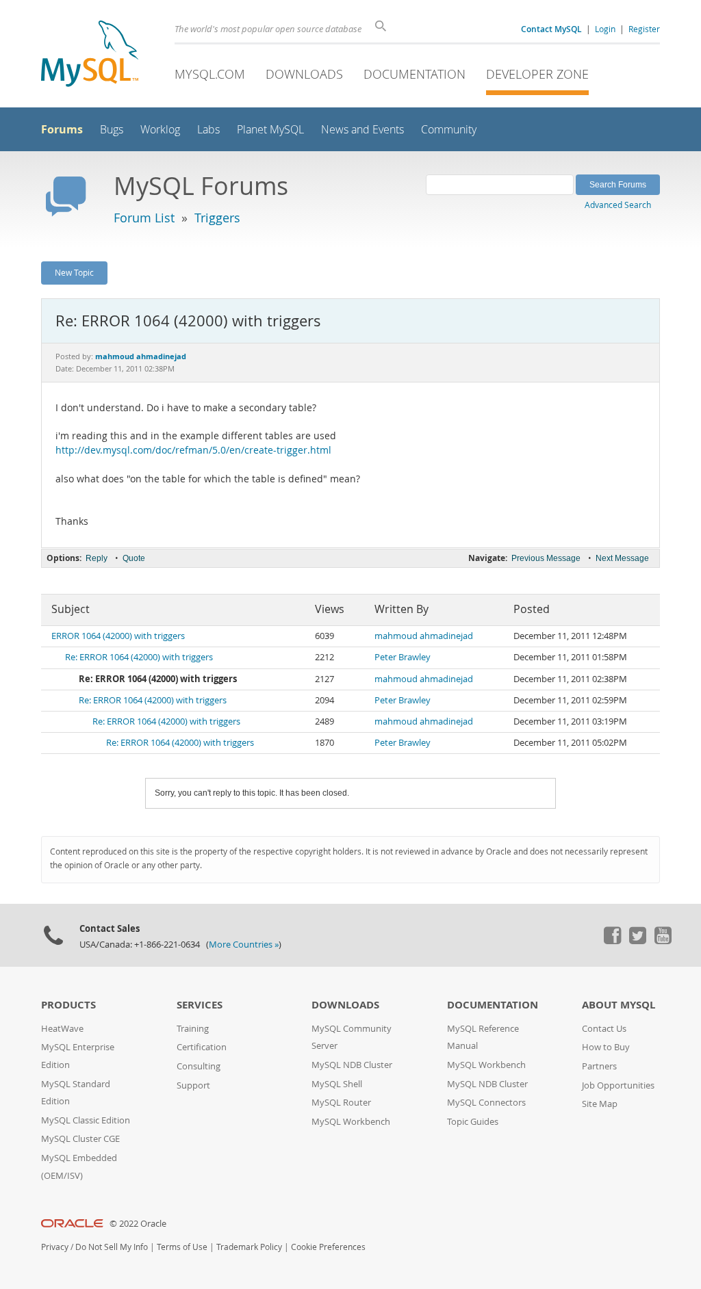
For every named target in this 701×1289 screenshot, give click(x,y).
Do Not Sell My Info (111, 1247)
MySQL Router (341, 1102)
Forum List (144, 217)
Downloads (304, 74)
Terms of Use (182, 1247)
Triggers (217, 217)
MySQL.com (210, 74)
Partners (599, 1066)
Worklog (160, 129)
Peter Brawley (402, 657)
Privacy (54, 1247)
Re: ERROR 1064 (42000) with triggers (139, 657)
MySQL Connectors (486, 1102)
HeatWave (62, 1028)
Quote (134, 558)
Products (68, 1005)
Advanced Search (618, 204)
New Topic (74, 272)
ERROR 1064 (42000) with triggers (118, 636)
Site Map (599, 1104)
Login (605, 28)
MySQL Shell (336, 1084)
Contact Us (604, 1028)
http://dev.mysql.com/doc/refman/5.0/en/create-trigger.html (193, 450)
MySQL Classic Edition (85, 1120)
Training (193, 1028)
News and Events (362, 129)
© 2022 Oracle (138, 1223)
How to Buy (606, 1047)
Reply (96, 558)
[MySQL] (89, 55)
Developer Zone (537, 74)
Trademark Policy (249, 1247)
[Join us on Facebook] (612, 941)
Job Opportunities (618, 1085)
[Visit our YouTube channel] (663, 941)
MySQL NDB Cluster (351, 1065)
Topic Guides (472, 1122)
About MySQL (618, 1005)
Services (199, 1005)
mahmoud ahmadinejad (423, 636)
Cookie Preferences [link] (328, 1247)
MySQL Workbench (350, 1122)
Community (448, 129)
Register (644, 28)
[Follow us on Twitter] (637, 941)
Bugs (111, 129)
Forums (62, 129)
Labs (208, 129)
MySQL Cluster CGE (80, 1139)
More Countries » (244, 944)
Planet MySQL (270, 129)
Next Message (622, 558)
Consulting (198, 1066)
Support (193, 1085)
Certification (202, 1047)
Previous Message (546, 558)
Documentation (415, 74)
